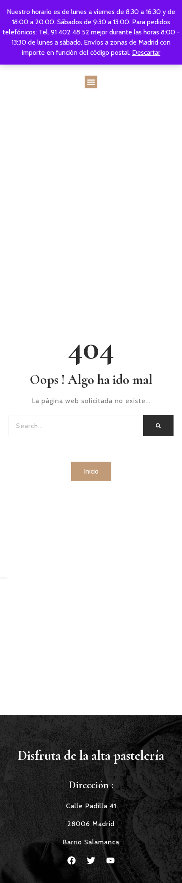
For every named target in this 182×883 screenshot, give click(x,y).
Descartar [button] (146, 52)
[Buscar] (158, 425)
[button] (91, 82)
